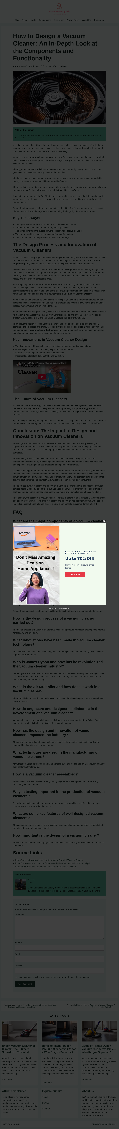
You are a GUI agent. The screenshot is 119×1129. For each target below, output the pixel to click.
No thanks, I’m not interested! (59, 608)
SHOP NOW (75, 574)
